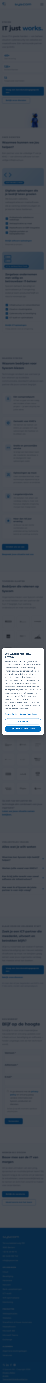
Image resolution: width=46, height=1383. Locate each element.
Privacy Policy (11, 714)
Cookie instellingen (29, 714)
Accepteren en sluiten (22, 729)
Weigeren (23, 721)
